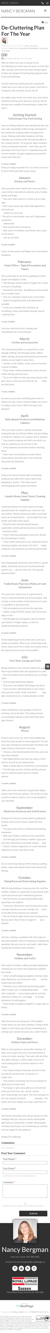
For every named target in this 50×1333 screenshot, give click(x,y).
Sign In (4, 3)
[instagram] (34, 1268)
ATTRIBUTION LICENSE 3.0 (39, 1312)
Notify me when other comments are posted (23, 1205)
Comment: (8, 1182)
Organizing (43, 48)
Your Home (5, 51)
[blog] (28, 1268)
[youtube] (22, 1268)
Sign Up (14, 3)
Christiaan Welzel (17, 1312)
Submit (33, 1213)
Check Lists (13, 48)
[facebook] (15, 1268)
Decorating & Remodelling (28, 48)
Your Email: (9, 1168)
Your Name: (9, 1158)
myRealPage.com (25, 1306)
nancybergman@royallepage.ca (30, 1261)
